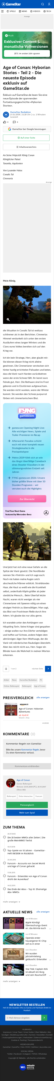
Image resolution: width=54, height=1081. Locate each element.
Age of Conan (39, 686)
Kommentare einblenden (27, 766)
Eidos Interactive (26, 796)
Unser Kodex (29, 1032)
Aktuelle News (18, 912)
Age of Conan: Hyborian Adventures (31, 710)
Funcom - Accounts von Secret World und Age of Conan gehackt (26, 865)
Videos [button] (36, 11)
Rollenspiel (26, 686)
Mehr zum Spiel (27, 812)
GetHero (34, 1047)
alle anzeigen (43, 697)
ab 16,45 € (23, 715)
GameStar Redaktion (20, 112)
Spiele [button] (13, 11)
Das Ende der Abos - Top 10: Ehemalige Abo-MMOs (27, 891)
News (14, 680)
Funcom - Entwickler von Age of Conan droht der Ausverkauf (27, 878)
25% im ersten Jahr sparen (27, 53)
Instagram (27, 1054)
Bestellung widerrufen (19, 1035)
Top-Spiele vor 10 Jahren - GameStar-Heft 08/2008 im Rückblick (26, 852)
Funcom (39, 796)
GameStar (7, 1047)
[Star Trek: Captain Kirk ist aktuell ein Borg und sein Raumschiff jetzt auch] (13, 970)
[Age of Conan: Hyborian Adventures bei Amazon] (10, 709)
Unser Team (17, 1032)
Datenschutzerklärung (42, 1037)
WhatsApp (42, 1054)
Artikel (6, 680)
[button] (42, 4)
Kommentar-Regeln (30, 749)
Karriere (32, 1035)
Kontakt (49, 1035)
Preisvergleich (18, 698)
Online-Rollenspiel (11, 686)
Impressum (7, 1032)
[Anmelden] (44, 1018)
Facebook (18, 1054)
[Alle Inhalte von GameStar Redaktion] (6, 114)
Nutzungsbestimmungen (12, 1037)
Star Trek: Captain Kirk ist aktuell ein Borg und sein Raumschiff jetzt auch (37, 973)
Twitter (10, 1054)
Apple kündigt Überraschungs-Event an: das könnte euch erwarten (36, 927)
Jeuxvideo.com (45, 1047)
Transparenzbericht (35, 1040)
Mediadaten (28, 1037)
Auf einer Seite (28, 137)
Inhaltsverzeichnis (27, 146)
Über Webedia (40, 1032)
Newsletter (40, 1035)
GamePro (15, 1047)
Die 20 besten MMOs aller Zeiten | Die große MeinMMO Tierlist (26, 839)
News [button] (24, 11)
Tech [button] (48, 11)
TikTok (34, 1054)
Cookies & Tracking (18, 1040)
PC (41, 680)
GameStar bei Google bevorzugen (29, 129)
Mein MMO (25, 1047)
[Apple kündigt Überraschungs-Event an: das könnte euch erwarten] (13, 923)
